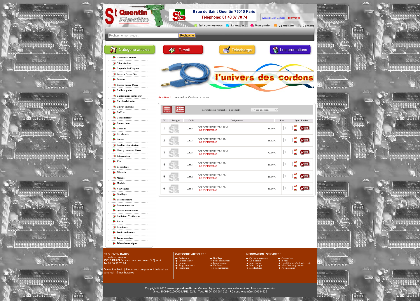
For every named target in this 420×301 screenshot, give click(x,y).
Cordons (217, 265)
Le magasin (255, 260)
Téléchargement (221, 268)
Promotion (184, 268)
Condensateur (185, 260)
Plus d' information (207, 130)
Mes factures (255, 268)
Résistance (184, 258)
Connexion (287, 258)
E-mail (285, 260)
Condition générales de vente (296, 263)
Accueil (266, 17)
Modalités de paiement (293, 265)
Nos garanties (288, 268)
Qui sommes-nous (258, 258)
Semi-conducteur (221, 260)
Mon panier (255, 263)
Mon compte (255, 265)
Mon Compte (278, 17)
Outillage (217, 258)
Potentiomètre (220, 263)
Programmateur (186, 265)
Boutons (183, 263)
